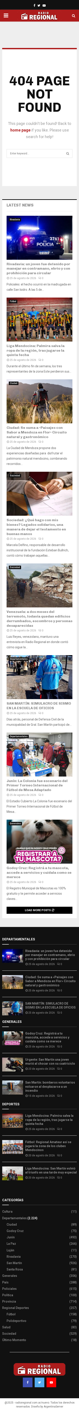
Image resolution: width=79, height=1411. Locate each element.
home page (20, 130)
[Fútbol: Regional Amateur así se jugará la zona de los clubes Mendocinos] (12, 1147)
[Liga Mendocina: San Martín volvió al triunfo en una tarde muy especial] (12, 1173)
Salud (6, 1327)
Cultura (7, 1211)
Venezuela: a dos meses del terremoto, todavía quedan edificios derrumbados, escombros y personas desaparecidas (39, 618)
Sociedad (15, 475)
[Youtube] (51, 1382)
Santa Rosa (15, 1269)
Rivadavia (15, 219)
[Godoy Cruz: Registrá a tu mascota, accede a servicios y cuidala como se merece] (39, 842)
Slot (5, 1191)
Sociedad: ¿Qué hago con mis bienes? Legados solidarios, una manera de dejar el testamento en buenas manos (36, 527)
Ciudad (13, 383)
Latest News (20, 205)
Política (7, 1295)
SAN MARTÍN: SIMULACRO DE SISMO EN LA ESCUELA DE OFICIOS (39, 705)
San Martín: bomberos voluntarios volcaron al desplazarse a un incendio (50, 1086)
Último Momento (14, 1340)
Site (11, 1191)
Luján (10, 1250)
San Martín (14, 1263)
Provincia (9, 1301)
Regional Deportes (15, 1308)
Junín (11, 1237)
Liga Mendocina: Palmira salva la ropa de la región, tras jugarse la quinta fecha (36, 350)
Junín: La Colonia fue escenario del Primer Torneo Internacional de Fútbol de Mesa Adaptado (37, 785)
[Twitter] (39, 1382)
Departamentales (19, 659)
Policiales (9, 1288)
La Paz (11, 1243)
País (5, 1282)
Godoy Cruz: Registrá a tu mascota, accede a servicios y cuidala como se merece (39, 872)
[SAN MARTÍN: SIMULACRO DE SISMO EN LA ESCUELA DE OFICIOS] (39, 677)
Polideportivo (16, 1321)
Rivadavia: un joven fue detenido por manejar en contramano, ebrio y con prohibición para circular (38, 268)
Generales (15, 823)
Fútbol (13, 301)
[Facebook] (27, 1382)
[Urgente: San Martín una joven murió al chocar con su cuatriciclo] (12, 1064)
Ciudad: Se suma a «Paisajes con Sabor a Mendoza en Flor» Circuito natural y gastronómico (37, 432)
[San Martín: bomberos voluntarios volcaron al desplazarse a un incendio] (12, 1087)
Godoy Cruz (15, 1231)
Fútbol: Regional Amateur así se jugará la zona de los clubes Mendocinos (48, 1146)
